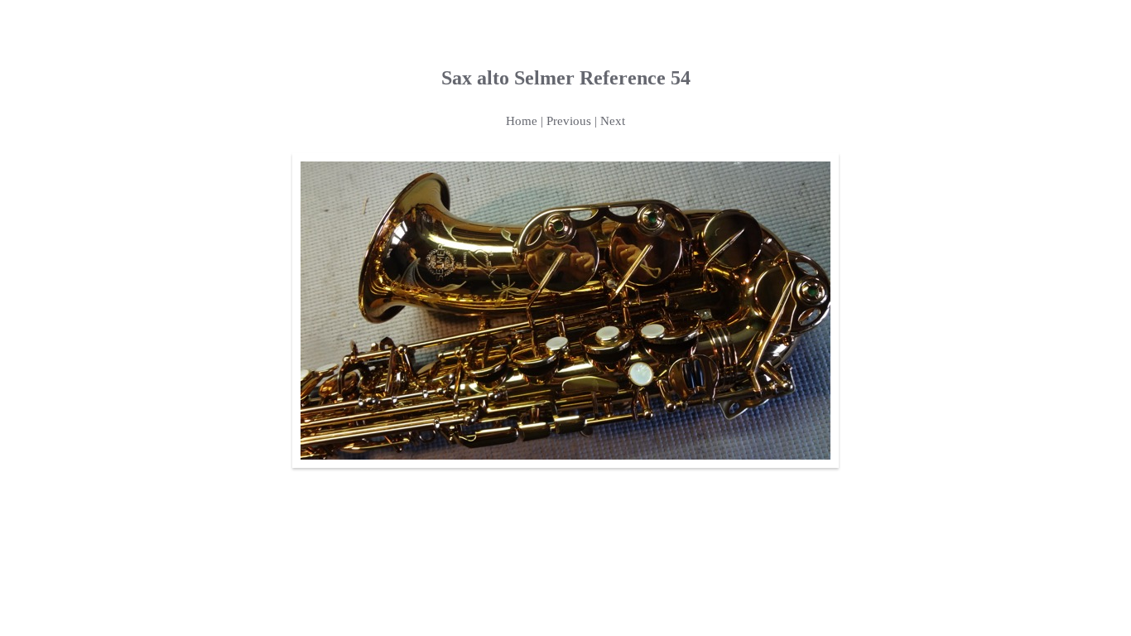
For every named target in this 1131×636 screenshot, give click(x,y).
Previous (568, 121)
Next (612, 121)
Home (521, 121)
